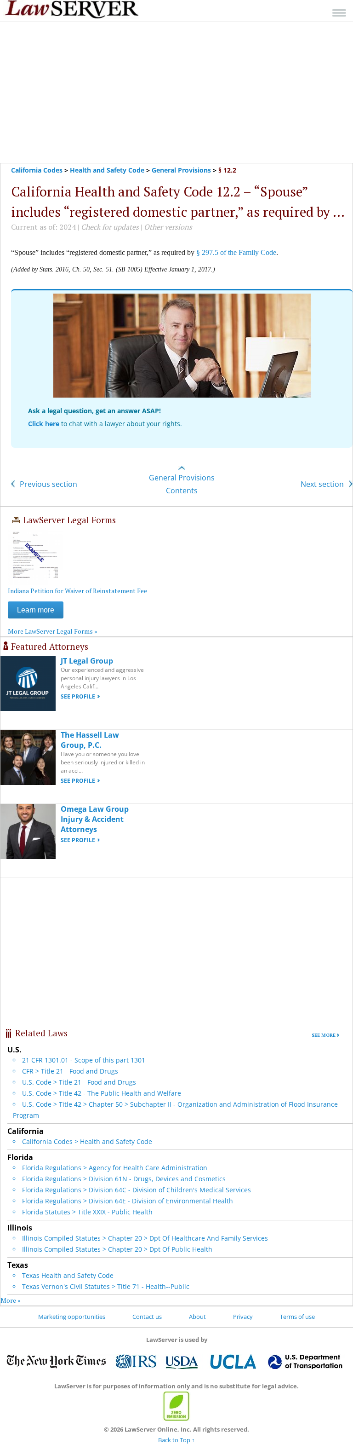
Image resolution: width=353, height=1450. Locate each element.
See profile (78, 696)
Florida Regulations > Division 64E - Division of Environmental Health (127, 1200)
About (197, 1316)
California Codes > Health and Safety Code (87, 1141)
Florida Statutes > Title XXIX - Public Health (87, 1211)
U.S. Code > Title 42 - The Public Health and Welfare (101, 1093)
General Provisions (181, 170)
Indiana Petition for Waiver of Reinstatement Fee (77, 590)
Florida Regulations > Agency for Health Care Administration (114, 1167)
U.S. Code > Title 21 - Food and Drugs (79, 1082)
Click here (43, 423)
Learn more (35, 610)
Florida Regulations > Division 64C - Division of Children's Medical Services (136, 1189)
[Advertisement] (176, 92)
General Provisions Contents (182, 484)
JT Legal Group (87, 661)
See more (324, 1035)
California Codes (37, 170)
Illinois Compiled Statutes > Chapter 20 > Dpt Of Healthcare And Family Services (145, 1238)
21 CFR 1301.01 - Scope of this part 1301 (83, 1060)
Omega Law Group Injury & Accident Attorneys (95, 819)
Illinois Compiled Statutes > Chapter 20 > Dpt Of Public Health (117, 1249)
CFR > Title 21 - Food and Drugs (70, 1071)
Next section (323, 484)
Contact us (147, 1316)
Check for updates (110, 227)
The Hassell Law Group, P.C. (90, 740)
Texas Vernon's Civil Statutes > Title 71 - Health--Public (105, 1286)
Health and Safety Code (107, 170)
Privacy (243, 1316)
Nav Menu (339, 13)
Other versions (168, 227)
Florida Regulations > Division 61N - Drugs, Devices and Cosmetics (124, 1178)
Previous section (47, 484)
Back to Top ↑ (176, 1440)
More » (10, 1300)
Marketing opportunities (71, 1316)
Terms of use (297, 1316)
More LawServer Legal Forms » (52, 631)
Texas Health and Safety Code (68, 1275)
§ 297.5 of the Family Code (236, 252)
